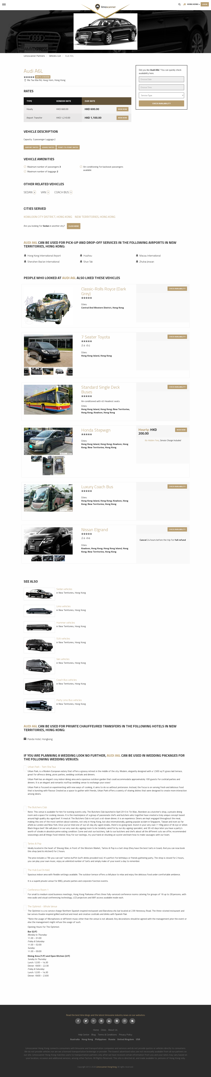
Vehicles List (55, 56)
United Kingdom (125, 1039)
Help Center (83, 1034)
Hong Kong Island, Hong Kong (96, 355)
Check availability (177, 288)
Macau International (150, 256)
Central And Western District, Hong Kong (102, 307)
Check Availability (161, 103)
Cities (103, 1030)
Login (204, 4)
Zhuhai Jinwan (146, 262)
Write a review (43, 76)
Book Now (122, 109)
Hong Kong (193, 4)
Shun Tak (88, 262)
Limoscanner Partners (34, 56)
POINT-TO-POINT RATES (68, 147)
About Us (112, 1030)
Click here (73, 226)
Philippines (100, 1039)
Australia (75, 1039)
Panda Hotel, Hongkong (40, 739)
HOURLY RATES (48, 147)
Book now (181, 429)
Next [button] (71, 371)
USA (138, 1039)
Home (96, 1030)
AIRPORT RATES (31, 147)
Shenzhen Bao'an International (43, 262)
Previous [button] (26, 371)
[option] (105, 31)
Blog (93, 1034)
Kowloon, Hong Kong (104, 412)
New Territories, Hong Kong (95, 216)
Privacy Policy (125, 1034)
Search (179, 4)
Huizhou (87, 256)
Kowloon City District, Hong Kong (48, 216)
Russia (111, 1039)
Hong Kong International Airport (44, 256)
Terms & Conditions (107, 1034)
